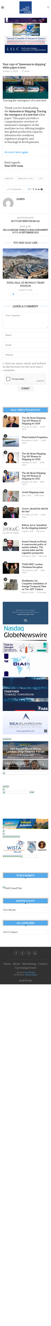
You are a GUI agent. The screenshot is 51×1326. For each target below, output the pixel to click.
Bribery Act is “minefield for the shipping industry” (35, 526)
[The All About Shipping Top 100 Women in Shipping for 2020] (11, 457)
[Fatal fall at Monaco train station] (25, 263)
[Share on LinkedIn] (39, 189)
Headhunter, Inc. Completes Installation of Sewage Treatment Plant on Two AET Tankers (34, 585)
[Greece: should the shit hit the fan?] (11, 512)
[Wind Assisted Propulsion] (11, 441)
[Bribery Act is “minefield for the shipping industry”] (11, 529)
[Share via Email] (42, 189)
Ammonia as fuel (25, 178)
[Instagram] (29, 953)
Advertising (29, 963)
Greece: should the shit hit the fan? (35, 510)
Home (7, 963)
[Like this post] (30, 189)
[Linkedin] (35, 953)
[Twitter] (22, 953)
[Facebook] (16, 953)
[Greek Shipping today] (11, 496)
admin (20, 199)
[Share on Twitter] (36, 189)
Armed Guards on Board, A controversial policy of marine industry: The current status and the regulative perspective (34, 547)
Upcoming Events (25, 967)
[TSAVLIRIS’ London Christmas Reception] (11, 568)
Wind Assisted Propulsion (35, 437)
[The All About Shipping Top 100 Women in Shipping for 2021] (11, 477)
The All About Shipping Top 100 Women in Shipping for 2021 (34, 476)
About (16, 963)
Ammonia (8, 178)
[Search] (48, 7)
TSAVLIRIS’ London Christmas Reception (32, 565)
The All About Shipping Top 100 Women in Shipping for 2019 (34, 420)
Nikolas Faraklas (31, 975)
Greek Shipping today (33, 492)
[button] (5, 271)
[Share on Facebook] (33, 189)
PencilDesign (29, 972)
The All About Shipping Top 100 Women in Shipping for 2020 (34, 456)
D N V (40, 178)
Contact (43, 963)
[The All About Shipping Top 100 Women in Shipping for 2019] (11, 421)
